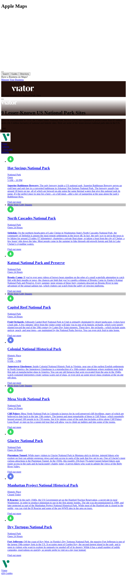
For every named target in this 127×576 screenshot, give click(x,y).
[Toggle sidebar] (2, 71)
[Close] (2, 99)
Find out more (14, 202)
